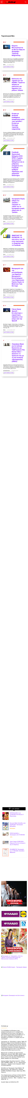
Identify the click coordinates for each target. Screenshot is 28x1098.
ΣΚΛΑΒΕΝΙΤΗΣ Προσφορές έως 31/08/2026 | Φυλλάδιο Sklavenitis (17, 851)
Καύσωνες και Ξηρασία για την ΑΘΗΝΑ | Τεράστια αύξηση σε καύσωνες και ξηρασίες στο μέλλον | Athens (18, 84)
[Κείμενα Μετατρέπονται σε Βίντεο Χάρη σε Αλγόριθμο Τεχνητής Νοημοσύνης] (6, 45)
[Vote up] (11, 42)
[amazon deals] (14, 979)
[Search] (25, 2)
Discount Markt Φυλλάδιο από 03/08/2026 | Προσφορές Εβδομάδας (18, 824)
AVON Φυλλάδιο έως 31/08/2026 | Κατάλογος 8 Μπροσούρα (16, 814)
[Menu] (2, 2)
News (4, 64)
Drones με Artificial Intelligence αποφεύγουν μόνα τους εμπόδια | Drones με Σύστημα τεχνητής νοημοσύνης (18, 121)
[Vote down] (8, 42)
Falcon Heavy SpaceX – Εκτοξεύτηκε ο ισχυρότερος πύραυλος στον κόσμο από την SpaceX (17, 315)
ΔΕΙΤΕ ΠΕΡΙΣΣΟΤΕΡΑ (8, 66)
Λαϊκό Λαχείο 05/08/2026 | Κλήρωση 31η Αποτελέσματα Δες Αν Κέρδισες (17, 843)
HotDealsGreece (6, 370)
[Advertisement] (14, 19)
